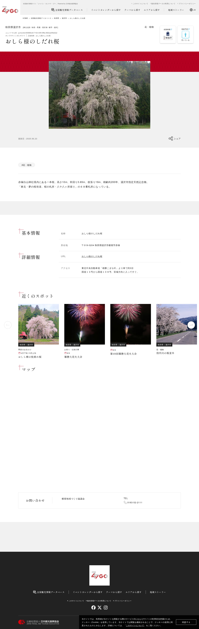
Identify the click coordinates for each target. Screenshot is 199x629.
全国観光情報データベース (69, 10)
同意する (186, 622)
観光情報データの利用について (163, 3)
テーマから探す (132, 10)
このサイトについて (135, 625)
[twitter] (99, 607)
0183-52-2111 (135, 502)
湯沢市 (64, 18)
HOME (25, 18)
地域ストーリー (176, 10)
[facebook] (93, 607)
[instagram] (105, 607)
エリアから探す (152, 10)
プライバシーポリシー (187, 3)
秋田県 (56, 18)
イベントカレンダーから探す (106, 10)
